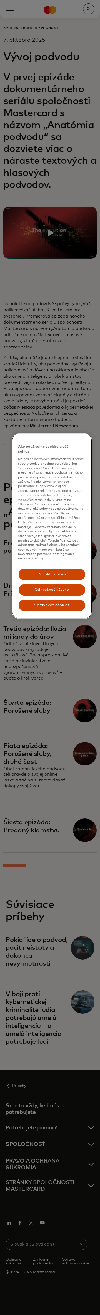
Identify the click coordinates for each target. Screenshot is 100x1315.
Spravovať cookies (51, 605)
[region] (52, 526)
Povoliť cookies (52, 574)
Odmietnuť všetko (52, 590)
